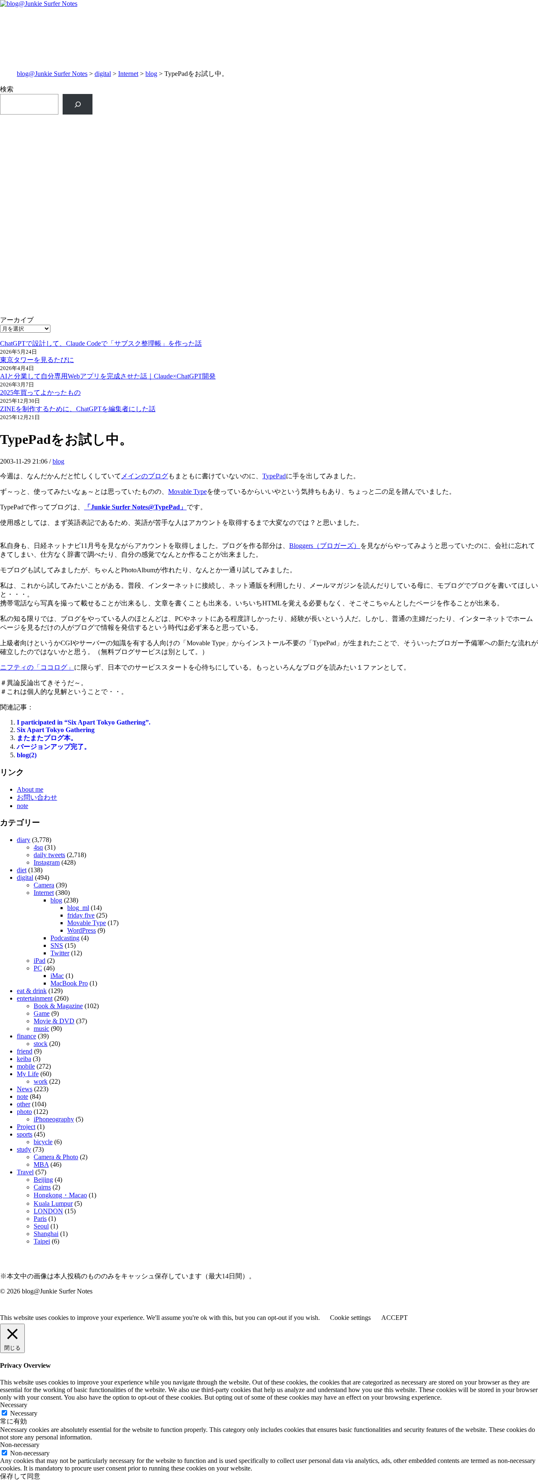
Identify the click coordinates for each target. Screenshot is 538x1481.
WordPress (81, 930)
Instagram (47, 862)
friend (24, 1051)
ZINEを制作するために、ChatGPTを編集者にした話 (78, 408)
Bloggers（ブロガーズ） (324, 545)
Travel (25, 1172)
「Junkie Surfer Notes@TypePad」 (135, 507)
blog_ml (78, 907)
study (24, 1149)
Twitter (59, 953)
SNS (56, 945)
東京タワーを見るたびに (37, 359)
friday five (81, 915)
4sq (38, 847)
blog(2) (27, 755)
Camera (44, 885)
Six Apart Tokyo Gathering (56, 729)
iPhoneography (54, 1119)
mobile (26, 1066)
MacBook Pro (69, 983)
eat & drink (32, 990)
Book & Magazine (58, 1005)
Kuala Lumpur (53, 1203)
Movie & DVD (54, 1021)
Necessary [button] (13, 1404)
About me (30, 789)
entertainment (35, 998)
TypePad (274, 476)
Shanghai (46, 1233)
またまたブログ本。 (47, 737)
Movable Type (187, 491)
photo (24, 1111)
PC (38, 968)
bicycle (43, 1141)
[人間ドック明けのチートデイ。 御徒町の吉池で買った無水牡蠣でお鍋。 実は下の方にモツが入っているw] (404, 128)
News (24, 1088)
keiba (24, 1058)
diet (21, 869)
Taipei (42, 1241)
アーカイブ (17, 319)
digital (103, 73)
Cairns (42, 1187)
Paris (40, 1218)
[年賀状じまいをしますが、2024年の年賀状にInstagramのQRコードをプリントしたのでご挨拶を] (134, 265)
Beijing (43, 1179)
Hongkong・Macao (60, 1195)
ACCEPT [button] (394, 1317)
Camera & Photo (56, 1156)
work (40, 1081)
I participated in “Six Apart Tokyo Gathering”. (83, 722)
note (22, 805)
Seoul (41, 1226)
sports (24, 1134)
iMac (57, 975)
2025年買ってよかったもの (40, 392)
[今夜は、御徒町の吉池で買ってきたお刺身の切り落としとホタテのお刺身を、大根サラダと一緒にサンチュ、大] (134, 224)
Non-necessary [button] (20, 1444)
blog (151, 73)
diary (23, 839)
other (23, 1104)
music (41, 1028)
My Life (28, 1073)
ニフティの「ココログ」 (37, 667)
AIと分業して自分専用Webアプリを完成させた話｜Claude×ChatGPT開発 (108, 376)
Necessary (23, 1413)
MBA (41, 1164)
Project (26, 1126)
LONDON (48, 1211)
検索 (6, 89)
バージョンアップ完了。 (54, 746)
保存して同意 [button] (20, 1476)
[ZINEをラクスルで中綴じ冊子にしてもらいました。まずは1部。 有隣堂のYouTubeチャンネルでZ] (134, 137)
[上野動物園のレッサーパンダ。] (404, 160)
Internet (128, 73)
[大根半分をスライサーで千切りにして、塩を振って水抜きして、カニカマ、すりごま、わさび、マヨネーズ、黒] (404, 274)
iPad (39, 960)
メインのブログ (144, 476)
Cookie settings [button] (350, 1317)
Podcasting (64, 937)
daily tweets (49, 854)
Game (42, 1013)
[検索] (77, 104)
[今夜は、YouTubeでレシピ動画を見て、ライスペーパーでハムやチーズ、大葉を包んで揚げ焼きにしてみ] (404, 224)
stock (40, 1043)
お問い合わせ (37, 797)
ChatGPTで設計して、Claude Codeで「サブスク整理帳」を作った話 (101, 343)
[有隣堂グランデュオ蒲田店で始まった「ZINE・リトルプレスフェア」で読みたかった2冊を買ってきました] (134, 178)
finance (26, 1036)
